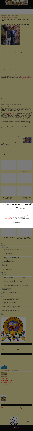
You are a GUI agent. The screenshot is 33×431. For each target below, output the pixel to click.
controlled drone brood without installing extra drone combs (12, 215)
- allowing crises (10, 217)
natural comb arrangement (13, 211)
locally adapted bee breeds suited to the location (16, 209)
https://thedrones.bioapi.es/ (25, 215)
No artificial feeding (11, 208)
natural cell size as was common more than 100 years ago (13, 210)
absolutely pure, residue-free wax (9, 218)
